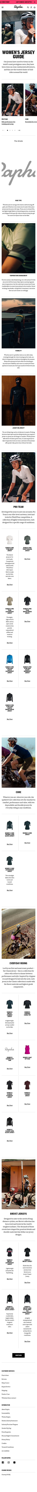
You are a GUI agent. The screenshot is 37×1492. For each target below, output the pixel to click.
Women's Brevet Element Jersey (9, 1014)
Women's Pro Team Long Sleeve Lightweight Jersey (9, 669)
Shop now (18, 1355)
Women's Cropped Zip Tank (10, 1059)
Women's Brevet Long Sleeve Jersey (9, 1308)
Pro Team (5, 119)
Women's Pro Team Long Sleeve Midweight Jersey (27, 669)
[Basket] (34, 7)
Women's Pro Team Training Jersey (27, 549)
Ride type (18, 200)
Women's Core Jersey (27, 833)
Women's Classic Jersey (27, 1094)
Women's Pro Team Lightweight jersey (9, 611)
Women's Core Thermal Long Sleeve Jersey (9, 834)
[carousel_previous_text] (3, 130)
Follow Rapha (6, 1458)
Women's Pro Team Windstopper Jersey (27, 611)
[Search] (27, 7)
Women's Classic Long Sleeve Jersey (9, 1131)
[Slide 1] (7, 130)
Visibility (18, 350)
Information (6, 1405)
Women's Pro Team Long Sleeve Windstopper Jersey (9, 708)
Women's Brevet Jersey (27, 1260)
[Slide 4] (14, 130)
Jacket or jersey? (18, 428)
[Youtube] (14, 1462)
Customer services (8, 1371)
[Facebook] (3, 1462)
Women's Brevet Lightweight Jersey (10, 1262)
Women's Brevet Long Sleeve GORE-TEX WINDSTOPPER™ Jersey (27, 1310)
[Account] (31, 7)
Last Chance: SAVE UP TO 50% (25, 2)
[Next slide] (19, 130)
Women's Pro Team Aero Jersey (9, 549)
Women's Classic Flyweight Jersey (9, 1095)
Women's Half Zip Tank (27, 1058)
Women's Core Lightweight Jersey (9, 870)
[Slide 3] (12, 130)
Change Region (6, 1470)
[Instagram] (8, 1462)
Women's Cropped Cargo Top (27, 1013)
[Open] (2, 8)
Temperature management (18, 275)
